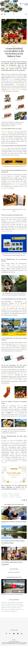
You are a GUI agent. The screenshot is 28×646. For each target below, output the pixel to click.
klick (17, 143)
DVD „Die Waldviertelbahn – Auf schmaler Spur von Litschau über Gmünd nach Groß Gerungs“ (14, 306)
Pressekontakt (9, 643)
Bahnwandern (4, 602)
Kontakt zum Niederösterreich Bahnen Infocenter (12, 642)
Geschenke (17, 493)
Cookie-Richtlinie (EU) (22, 643)
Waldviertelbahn (14, 611)
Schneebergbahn (11, 609)
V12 (6, 133)
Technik (21, 609)
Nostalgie (14, 607)
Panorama (18, 607)
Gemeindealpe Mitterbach (10, 604)
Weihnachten (18, 497)
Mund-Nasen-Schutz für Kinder (10, 379)
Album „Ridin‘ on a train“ (21, 222)
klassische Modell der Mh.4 (16, 183)
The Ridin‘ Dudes (11, 221)
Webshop (12, 497)
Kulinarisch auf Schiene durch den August (13, 521)
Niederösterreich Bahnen (8, 67)
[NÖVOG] (14, 6)
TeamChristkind (5, 497)
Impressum (15, 643)
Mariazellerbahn (14, 605)
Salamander (10, 131)
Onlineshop (4, 462)
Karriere (8, 605)
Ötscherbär (4, 131)
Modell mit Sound (15, 184)
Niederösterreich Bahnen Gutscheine (10, 442)
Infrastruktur (3, 605)
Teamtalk (18, 609)
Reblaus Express (4, 609)
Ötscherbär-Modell (5, 188)
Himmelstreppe (17, 131)
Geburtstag (10, 493)
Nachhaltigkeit (21, 605)
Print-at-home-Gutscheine (15, 89)
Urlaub (2, 611)
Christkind (4, 493)
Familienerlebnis (19, 602)
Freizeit (14, 46)
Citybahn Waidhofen (12, 602)
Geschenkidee (5, 495)
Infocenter (11, 79)
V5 (2, 133)
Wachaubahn (7, 611)
